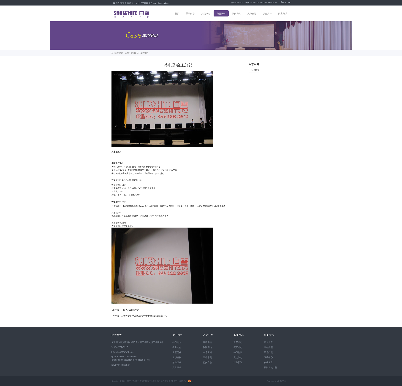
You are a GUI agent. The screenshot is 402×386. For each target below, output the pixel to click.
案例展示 (135, 53)
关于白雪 (190, 13)
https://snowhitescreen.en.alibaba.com (130, 359)
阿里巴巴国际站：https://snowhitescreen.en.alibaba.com (255, 3)
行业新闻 (238, 362)
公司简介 (176, 342)
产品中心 (205, 13)
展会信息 (238, 357)
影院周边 (207, 347)
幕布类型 (268, 347)
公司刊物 (238, 352)
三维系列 (207, 357)
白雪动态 (238, 342)
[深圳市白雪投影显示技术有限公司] (131, 15)
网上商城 (282, 13)
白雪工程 (207, 352)
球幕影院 (207, 342)
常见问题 (268, 352)
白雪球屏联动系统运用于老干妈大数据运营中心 (144, 315)
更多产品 (207, 362)
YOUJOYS (281, 381)
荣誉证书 (176, 362)
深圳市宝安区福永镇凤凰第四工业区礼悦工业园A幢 (138, 342)
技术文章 (268, 342)
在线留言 (268, 362)
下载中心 (268, 357)
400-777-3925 (143, 3)
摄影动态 (238, 347)
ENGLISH (287, 3)
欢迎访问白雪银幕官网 (124, 3)
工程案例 (144, 53)
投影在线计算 (270, 367)
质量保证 (176, 367)
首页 (177, 13)
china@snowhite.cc (161, 3)
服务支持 (267, 13)
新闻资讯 (236, 13)
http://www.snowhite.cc (125, 356)
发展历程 (176, 352)
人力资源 (251, 13)
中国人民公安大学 (130, 309)
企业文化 (176, 347)
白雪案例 (221, 13)
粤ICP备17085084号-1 (178, 381)
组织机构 (176, 357)
